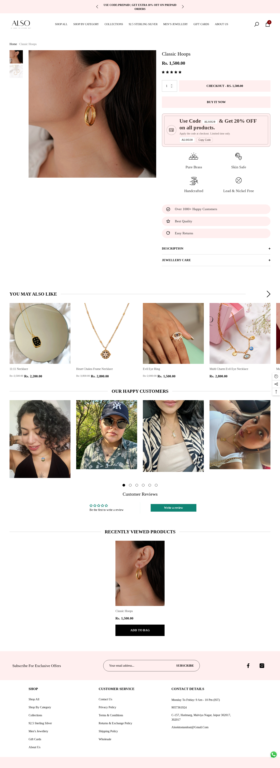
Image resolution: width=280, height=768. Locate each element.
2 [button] (130, 485)
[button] (62, 24)
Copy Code (204, 139)
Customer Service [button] (116, 689)
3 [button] (136, 485)
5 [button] (149, 485)
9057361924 (179, 707)
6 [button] (156, 485)
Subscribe (185, 665)
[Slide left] (97, 6)
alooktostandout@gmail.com (189, 727)
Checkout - (224, 85)
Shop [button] (33, 689)
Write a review (173, 507)
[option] (92, 114)
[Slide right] (183, 6)
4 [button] (143, 485)
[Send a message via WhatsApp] (273, 754)
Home (13, 44)
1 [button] (123, 485)
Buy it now (216, 102)
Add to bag (140, 630)
